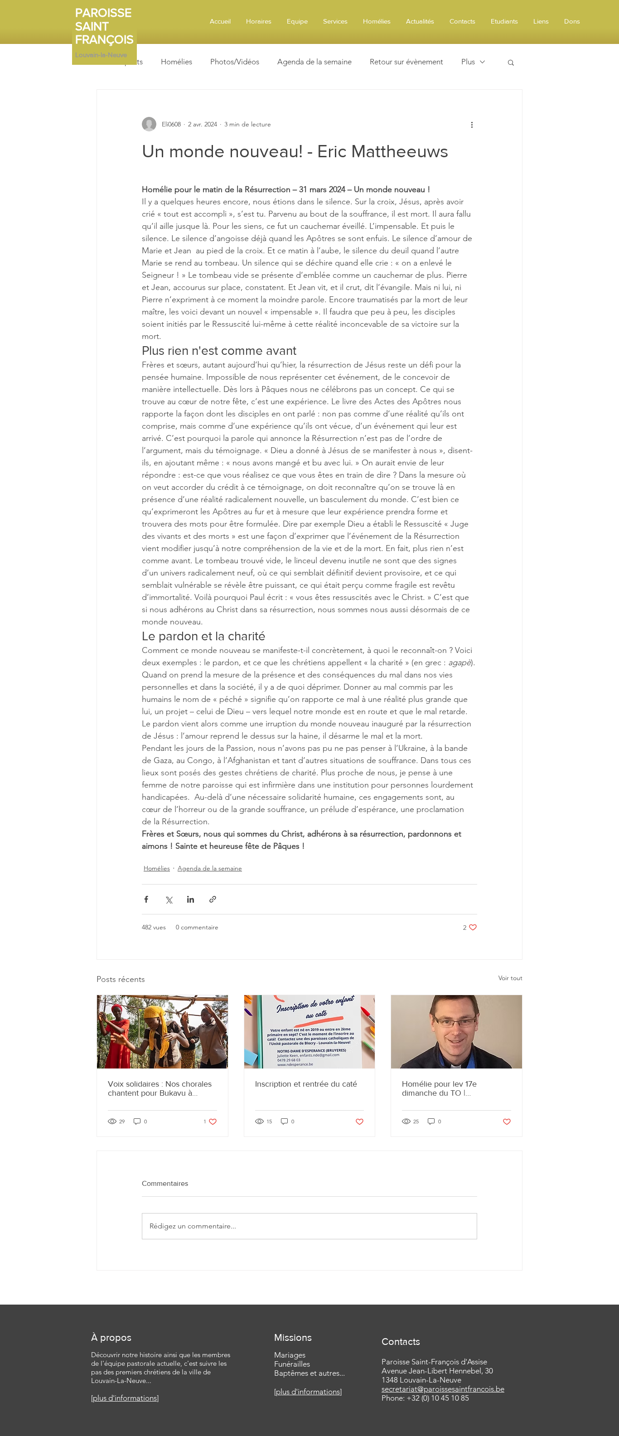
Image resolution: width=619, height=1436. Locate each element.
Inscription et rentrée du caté (306, 1083)
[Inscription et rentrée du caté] (309, 1032)
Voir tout (510, 978)
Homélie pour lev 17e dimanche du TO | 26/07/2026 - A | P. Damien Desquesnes (451, 1088)
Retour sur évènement (406, 61)
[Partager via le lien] (212, 899)
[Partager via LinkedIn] (190, 899)
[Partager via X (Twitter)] (168, 899)
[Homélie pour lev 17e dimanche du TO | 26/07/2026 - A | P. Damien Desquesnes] (456, 1032)
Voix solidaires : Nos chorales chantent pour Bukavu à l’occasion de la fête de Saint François (160, 1088)
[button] (511, 62)
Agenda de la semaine (314, 61)
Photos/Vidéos (234, 61)
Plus (468, 61)
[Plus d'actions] (471, 124)
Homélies (176, 61)
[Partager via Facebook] (146, 899)
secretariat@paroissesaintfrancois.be (443, 1388)
